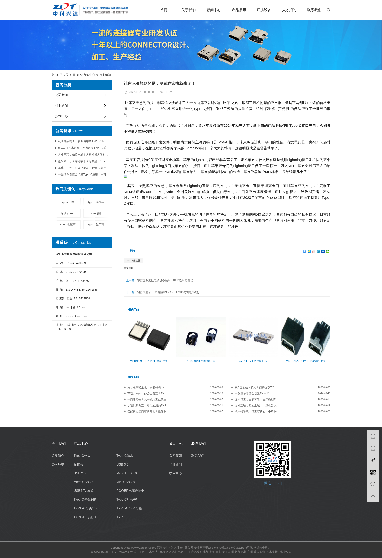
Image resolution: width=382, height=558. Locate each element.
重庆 (256, 551)
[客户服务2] (373, 448)
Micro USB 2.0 (84, 482)
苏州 (244, 551)
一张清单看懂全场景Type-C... (252, 393)
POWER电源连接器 (130, 490)
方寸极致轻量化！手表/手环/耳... (147, 387)
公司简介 (58, 455)
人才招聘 (289, 10)
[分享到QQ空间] (309, 251)
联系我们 (314, 10)
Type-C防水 (124, 455)
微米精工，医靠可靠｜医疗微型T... (256, 399)
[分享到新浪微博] (314, 251)
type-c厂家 (67, 202)
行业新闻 (105, 74)
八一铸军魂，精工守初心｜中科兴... (256, 411)
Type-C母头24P (85, 499)
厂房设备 (264, 10)
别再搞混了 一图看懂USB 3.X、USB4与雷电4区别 (168, 292)
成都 (205, 551)
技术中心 (61, 116)
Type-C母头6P (126, 499)
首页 (163, 10)
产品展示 (239, 10)
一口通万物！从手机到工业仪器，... (149, 399)
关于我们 (188, 10)
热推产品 (177, 551)
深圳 (263, 551)
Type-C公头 (82, 455)
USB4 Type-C (83, 490)
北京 (237, 551)
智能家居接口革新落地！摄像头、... (149, 411)
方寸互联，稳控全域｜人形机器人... (256, 405)
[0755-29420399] (373, 460)
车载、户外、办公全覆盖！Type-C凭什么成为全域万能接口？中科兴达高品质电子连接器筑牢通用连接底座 (83, 167)
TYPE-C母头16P (86, 508)
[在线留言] (373, 484)
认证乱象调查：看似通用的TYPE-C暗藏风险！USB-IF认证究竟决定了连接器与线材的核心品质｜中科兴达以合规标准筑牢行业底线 (83, 141)
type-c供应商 (67, 224)
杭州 (231, 551)
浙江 (224, 551)
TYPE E (122, 517)
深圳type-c (67, 213)
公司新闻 (61, 95)
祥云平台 (139, 551)
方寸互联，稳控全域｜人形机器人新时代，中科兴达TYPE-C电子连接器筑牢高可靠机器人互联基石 (83, 154)
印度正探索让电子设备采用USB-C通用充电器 (165, 280)
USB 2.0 (80, 473)
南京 (218, 551)
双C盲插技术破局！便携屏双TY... (255, 387)
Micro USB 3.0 (126, 473)
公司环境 (58, 464)
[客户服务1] (373, 436)
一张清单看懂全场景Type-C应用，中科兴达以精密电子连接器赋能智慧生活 (83, 174)
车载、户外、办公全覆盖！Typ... (147, 393)
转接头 (78, 464)
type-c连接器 (96, 202)
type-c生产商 (96, 224)
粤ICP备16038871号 (103, 551)
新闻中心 (214, 10)
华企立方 (285, 551)
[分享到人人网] (323, 251)
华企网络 (165, 551)
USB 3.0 (122, 464)
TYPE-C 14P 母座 (129, 508)
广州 (250, 551)
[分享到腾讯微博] (318, 251)
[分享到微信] (327, 251)
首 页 (76, 74)
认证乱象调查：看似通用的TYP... (147, 405)
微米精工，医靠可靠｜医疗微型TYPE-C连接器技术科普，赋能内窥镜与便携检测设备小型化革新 (83, 161)
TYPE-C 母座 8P (85, 517)
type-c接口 (96, 213)
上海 (212, 551)
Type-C (223, 142)
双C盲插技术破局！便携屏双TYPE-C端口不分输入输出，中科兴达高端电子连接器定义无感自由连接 (83, 147)
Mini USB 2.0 (125, 482)
